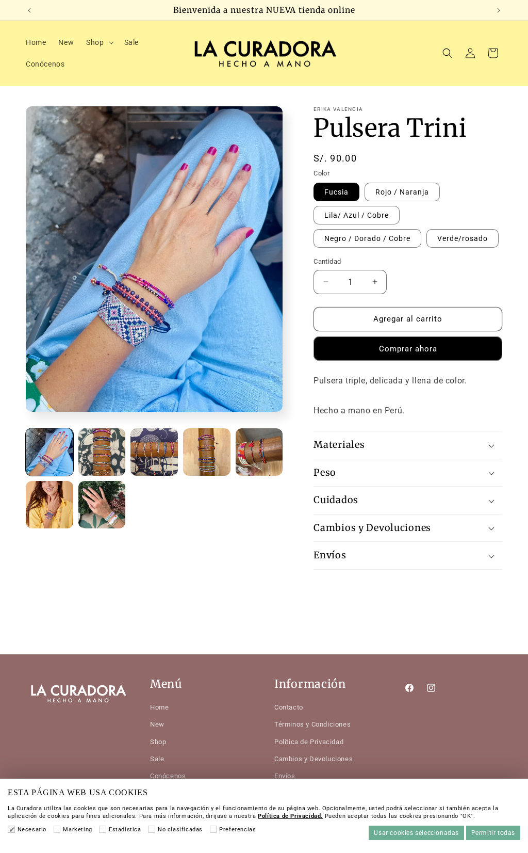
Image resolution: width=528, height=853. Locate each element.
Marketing (77, 829)
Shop (158, 742)
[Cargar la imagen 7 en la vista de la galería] (102, 504)
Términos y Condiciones (312, 724)
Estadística (125, 829)
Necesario (32, 829)
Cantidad (327, 261)
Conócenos (168, 776)
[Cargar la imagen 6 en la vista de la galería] (49, 504)
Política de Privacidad (308, 742)
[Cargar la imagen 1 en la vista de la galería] (49, 452)
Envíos (284, 776)
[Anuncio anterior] (29, 10)
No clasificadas (180, 829)
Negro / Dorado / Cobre (367, 238)
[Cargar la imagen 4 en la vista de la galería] (206, 452)
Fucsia (336, 192)
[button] (99, 42)
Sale (157, 759)
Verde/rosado (462, 238)
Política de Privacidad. (290, 816)
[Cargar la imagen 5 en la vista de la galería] (259, 452)
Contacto (288, 707)
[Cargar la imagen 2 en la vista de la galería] (102, 452)
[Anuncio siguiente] (498, 10)
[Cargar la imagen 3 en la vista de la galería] (154, 452)
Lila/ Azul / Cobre (356, 215)
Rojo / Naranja (402, 192)
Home (159, 707)
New (157, 724)
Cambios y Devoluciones (313, 759)
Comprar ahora (408, 348)
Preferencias (237, 829)
